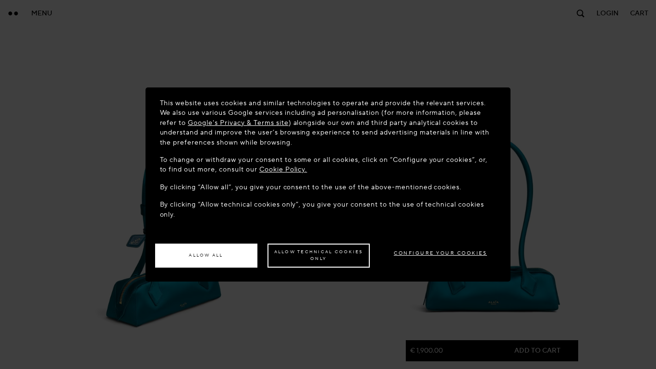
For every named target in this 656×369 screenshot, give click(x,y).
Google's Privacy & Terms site (238, 123)
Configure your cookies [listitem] (440, 253)
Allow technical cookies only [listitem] (318, 255)
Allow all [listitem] (206, 255)
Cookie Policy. (283, 169)
